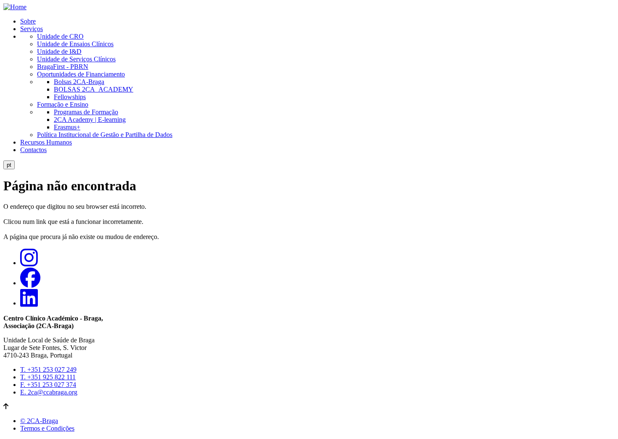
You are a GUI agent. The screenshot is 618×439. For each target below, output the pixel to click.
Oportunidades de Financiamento (81, 74)
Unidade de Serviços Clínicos (76, 59)
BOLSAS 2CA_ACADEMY (93, 89)
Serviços (31, 28)
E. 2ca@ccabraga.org (48, 392)
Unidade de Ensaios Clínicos (75, 43)
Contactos (33, 149)
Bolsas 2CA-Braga (79, 81)
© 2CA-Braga (39, 420)
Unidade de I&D (59, 51)
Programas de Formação (86, 112)
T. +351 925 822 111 (48, 377)
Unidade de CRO (60, 36)
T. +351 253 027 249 (48, 369)
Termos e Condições (47, 428)
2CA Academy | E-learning (90, 119)
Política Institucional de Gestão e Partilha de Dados (104, 134)
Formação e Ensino (62, 104)
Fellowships (70, 96)
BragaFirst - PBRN (62, 66)
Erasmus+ (67, 127)
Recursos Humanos (46, 142)
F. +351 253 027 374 (48, 384)
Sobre (28, 21)
